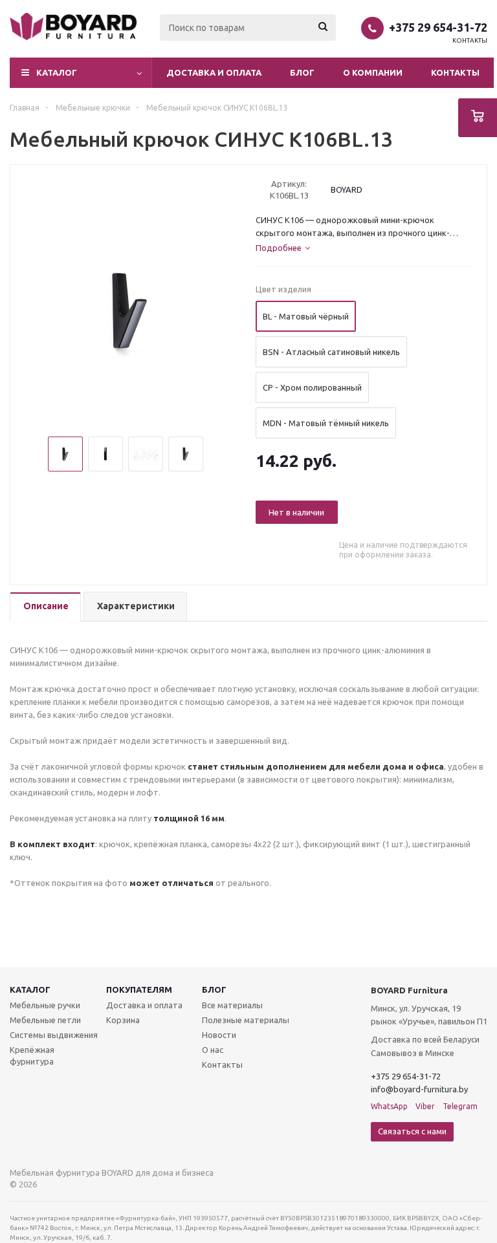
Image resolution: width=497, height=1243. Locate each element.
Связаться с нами (412, 1131)
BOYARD (346, 189)
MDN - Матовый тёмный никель (326, 422)
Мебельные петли (45, 1019)
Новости (219, 1034)
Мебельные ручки (45, 1005)
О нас (212, 1049)
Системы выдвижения (54, 1034)
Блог (302, 72)
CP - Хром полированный (312, 387)
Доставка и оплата (213, 72)
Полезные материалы (245, 1019)
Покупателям (139, 989)
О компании (373, 72)
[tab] (45, 607)
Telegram (460, 1106)
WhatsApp (389, 1106)
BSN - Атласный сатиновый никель (331, 351)
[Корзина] (477, 117)
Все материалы (232, 1005)
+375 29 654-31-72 (438, 27)
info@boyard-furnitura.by (419, 1089)
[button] (81, 73)
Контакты (469, 40)
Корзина (123, 1019)
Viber (425, 1106)
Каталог (30, 989)
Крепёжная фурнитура (32, 1055)
